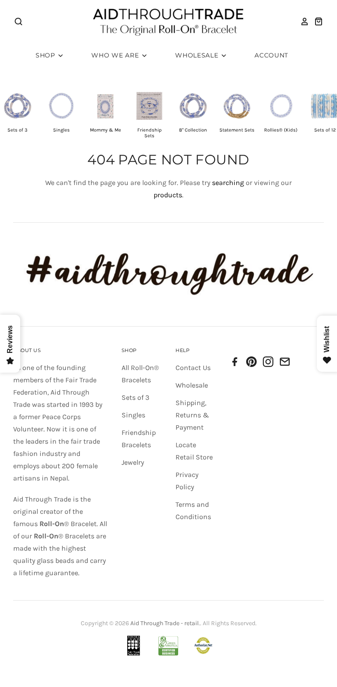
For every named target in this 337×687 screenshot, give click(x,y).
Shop (46, 55)
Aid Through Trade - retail (164, 623)
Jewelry (133, 462)
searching (228, 182)
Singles (133, 415)
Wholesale (197, 55)
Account (271, 55)
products (168, 195)
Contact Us (193, 367)
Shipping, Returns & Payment (192, 415)
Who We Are (116, 55)
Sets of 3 (135, 397)
